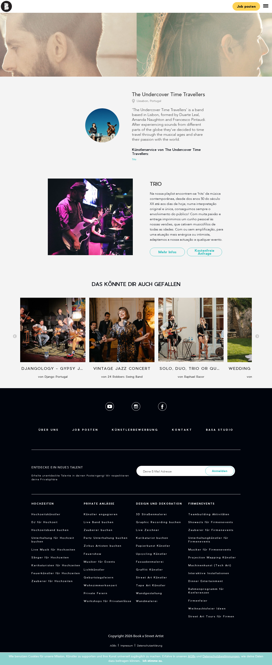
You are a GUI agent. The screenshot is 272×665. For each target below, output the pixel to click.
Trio (134, 159)
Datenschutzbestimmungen (221, 656)
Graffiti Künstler (149, 569)
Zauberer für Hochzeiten (52, 580)
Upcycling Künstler (151, 553)
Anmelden (219, 471)
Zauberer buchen (98, 529)
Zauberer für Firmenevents (211, 529)
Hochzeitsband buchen (50, 529)
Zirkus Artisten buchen (103, 545)
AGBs (113, 645)
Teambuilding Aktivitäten (209, 514)
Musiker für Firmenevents (209, 549)
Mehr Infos (167, 252)
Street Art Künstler (151, 577)
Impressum (126, 645)
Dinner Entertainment (205, 580)
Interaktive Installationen (208, 573)
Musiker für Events (99, 561)
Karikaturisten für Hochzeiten (55, 565)
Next (257, 336)
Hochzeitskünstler (46, 514)
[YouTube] (110, 414)
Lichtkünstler (94, 569)
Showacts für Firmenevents (210, 522)
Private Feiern (96, 593)
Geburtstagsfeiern (99, 577)
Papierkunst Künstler (153, 545)
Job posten (246, 6)
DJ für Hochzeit (44, 522)
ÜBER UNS (48, 429)
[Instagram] (136, 414)
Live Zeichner (147, 529)
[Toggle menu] (265, 6)
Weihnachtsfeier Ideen (207, 608)
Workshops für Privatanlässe (108, 600)
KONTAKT (182, 429)
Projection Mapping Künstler (212, 557)
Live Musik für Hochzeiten (53, 549)
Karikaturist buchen (152, 537)
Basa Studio (220, 429)
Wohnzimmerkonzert (100, 585)
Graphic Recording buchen (158, 522)
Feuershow (92, 553)
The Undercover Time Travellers (168, 95)
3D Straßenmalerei (151, 514)
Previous (15, 336)
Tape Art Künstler (151, 585)
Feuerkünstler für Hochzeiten (55, 573)
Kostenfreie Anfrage (204, 251)
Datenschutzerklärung (149, 645)
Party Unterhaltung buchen (106, 537)
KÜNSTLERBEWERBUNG (135, 429)
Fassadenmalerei (150, 561)
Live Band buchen (99, 522)
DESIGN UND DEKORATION (159, 503)
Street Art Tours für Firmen (211, 616)
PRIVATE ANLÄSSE (99, 503)
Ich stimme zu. (153, 661)
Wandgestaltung (149, 593)
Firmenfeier (198, 600)
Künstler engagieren (101, 514)
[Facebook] (162, 414)
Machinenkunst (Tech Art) (209, 565)
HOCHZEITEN (42, 503)
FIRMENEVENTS (201, 503)
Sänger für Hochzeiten (50, 557)
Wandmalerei (147, 600)
